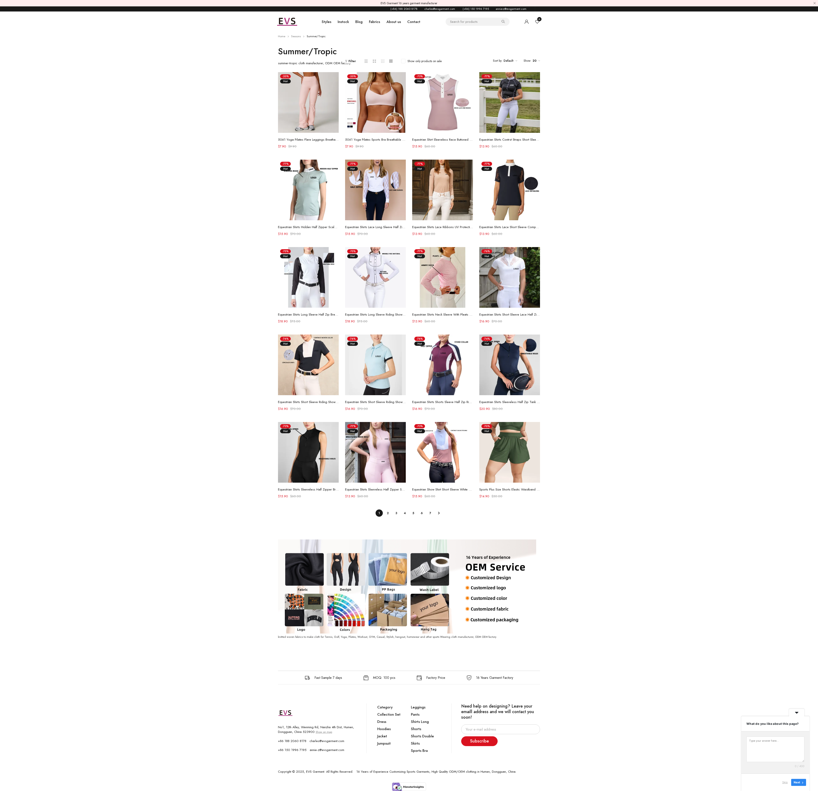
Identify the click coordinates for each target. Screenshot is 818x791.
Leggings (418, 707)
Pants (415, 714)
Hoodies (384, 728)
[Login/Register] (526, 21)
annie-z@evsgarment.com (511, 9)
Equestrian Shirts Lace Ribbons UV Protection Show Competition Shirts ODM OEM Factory (442, 227)
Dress (381, 721)
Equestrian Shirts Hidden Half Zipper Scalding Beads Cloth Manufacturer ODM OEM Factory (308, 227)
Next (438, 513)
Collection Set (388, 714)
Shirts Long (420, 721)
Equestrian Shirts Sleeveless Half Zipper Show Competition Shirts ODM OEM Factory (375, 489)
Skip (785, 782)
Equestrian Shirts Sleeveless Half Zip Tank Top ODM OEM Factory (509, 402)
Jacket (382, 736)
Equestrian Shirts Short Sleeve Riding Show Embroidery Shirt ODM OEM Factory (308, 402)
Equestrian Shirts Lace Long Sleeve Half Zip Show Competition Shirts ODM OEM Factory (375, 227)
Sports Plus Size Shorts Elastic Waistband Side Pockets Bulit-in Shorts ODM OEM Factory (509, 489)
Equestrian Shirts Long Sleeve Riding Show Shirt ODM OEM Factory (375, 314)
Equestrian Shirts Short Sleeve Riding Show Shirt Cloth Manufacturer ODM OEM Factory (375, 402)
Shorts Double (422, 736)
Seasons (296, 36)
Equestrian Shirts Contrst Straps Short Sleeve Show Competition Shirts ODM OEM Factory (509, 139)
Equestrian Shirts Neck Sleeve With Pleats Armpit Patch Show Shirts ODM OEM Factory (442, 314)
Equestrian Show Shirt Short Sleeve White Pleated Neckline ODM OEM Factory (442, 489)
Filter (352, 61)
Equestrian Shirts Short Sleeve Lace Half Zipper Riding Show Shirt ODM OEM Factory (509, 314)
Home (281, 36)
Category (385, 707)
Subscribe (479, 741)
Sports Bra (419, 750)
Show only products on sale (425, 61)
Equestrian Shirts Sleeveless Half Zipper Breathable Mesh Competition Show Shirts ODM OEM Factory (308, 489)
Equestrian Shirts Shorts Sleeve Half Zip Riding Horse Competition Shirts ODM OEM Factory (442, 402)
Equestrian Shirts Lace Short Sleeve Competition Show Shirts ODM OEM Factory (509, 227)
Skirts (415, 743)
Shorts (416, 728)
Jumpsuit (384, 743)
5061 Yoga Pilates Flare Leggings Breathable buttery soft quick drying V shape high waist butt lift (308, 139)
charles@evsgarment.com (439, 9)
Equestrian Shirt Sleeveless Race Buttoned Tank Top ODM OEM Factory (442, 139)
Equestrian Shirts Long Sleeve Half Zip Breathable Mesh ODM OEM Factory (308, 314)
